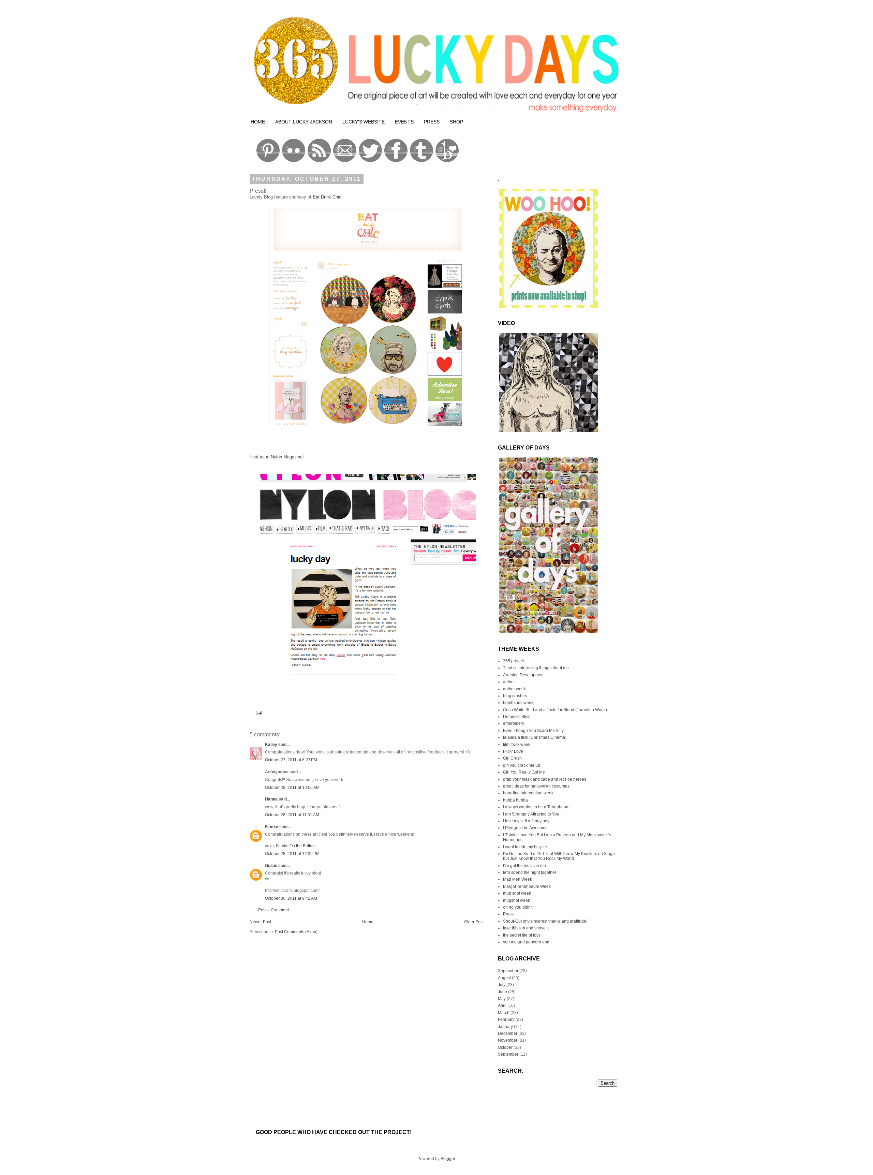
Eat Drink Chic (326, 197)
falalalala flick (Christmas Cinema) (534, 737)
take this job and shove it (526, 928)
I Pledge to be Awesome (525, 827)
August (504, 977)
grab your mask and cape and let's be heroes (544, 779)
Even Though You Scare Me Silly (533, 730)
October (505, 1047)
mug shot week (517, 893)
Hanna (271, 799)
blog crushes (515, 695)
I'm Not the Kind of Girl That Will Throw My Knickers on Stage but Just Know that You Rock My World (559, 856)
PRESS (432, 121)
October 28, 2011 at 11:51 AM (292, 814)
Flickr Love (513, 751)
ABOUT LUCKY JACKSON (303, 121)
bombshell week (518, 702)
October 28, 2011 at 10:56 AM (292, 787)
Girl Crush (512, 758)
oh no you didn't (517, 907)
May (502, 998)
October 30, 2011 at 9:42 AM (291, 898)
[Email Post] (258, 712)
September (508, 970)
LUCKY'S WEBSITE (363, 121)
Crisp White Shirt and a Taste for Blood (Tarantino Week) (555, 709)
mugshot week (516, 900)
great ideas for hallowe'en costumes (536, 786)
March (503, 1012)
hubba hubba (515, 800)
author (509, 681)
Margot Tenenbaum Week (527, 886)
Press (508, 914)
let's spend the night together (529, 872)
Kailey (271, 744)
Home (367, 922)
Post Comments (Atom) (296, 931)
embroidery (513, 723)
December (507, 1033)
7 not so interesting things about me (536, 667)
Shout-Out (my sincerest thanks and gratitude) (545, 921)
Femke (271, 826)
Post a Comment (273, 910)
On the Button (302, 845)
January (505, 1026)
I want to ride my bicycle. (525, 846)
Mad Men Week (517, 879)
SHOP (456, 121)
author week (514, 689)
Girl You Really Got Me (524, 772)
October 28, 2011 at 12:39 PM (292, 853)
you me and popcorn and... (527, 942)
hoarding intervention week (528, 793)
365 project (513, 661)
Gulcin (271, 865)
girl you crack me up (521, 765)
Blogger (448, 1158)
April (502, 1005)
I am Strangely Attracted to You (531, 814)
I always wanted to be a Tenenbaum (536, 807)
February (506, 1019)
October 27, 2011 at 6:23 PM (291, 760)
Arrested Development (524, 675)
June (502, 991)
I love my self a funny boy (526, 821)
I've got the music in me (524, 865)
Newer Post (260, 922)
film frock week (516, 744)
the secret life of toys (522, 935)
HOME (258, 121)
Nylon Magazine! (286, 456)
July (501, 984)
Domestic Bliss (516, 716)
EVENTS (404, 121)
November (507, 1040)
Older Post (474, 922)
